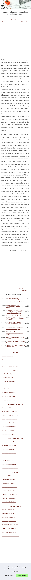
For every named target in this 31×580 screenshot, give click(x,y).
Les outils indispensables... (9, 381)
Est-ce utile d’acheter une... (9, 498)
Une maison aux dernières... (9, 532)
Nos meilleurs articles (7, 356)
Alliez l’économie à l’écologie (23, 289)
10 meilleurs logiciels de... (9, 392)
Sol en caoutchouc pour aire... (10, 411)
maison (15, 17)
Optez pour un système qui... (9, 528)
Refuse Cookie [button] (9, 575)
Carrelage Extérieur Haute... (9, 407)
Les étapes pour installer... (9, 521)
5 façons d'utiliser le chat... (9, 490)
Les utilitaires (14, 19)
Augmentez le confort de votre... (10, 524)
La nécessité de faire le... (8, 422)
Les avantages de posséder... (10, 494)
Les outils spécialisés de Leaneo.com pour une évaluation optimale (14, 306)
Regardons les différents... (9, 400)
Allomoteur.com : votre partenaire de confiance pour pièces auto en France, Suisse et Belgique (15, 312)
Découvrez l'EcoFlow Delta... (9, 487)
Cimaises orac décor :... (8, 377)
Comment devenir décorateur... (10, 468)
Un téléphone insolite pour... (9, 464)
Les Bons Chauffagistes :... (9, 373)
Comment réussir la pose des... (10, 366)
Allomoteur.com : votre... (8, 483)
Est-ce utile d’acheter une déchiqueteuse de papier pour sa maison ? (14, 333)
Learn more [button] (15, 571)
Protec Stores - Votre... (8, 385)
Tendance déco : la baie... (9, 453)
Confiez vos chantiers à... (8, 517)
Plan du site (5, 359)
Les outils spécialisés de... (9, 479)
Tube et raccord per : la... (8, 513)
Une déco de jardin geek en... (10, 426)
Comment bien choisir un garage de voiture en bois (15, 346)
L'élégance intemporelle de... (9, 441)
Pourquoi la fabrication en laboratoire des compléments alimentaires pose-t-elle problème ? (15, 300)
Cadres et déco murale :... (9, 449)
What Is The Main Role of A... (9, 396)
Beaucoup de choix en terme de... (11, 456)
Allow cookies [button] (22, 575)
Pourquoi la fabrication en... (9, 475)
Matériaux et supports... (8, 389)
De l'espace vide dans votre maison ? (15, 342)
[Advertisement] (15, 39)
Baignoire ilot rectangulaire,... (9, 445)
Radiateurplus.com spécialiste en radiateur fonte (14, 22)
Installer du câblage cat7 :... (9, 509)
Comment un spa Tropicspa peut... (11, 415)
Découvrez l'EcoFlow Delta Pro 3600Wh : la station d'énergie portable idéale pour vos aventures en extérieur (15, 317)
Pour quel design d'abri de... (9, 419)
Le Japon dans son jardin (8, 434)
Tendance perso (5, 288)
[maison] (15, 4)
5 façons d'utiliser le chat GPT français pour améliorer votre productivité (14, 323)
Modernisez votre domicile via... (10, 536)
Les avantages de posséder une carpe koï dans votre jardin (14, 328)
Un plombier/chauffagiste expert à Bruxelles (15, 338)
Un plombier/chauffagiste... (9, 502)
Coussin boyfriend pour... (8, 460)
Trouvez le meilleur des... (8, 430)
